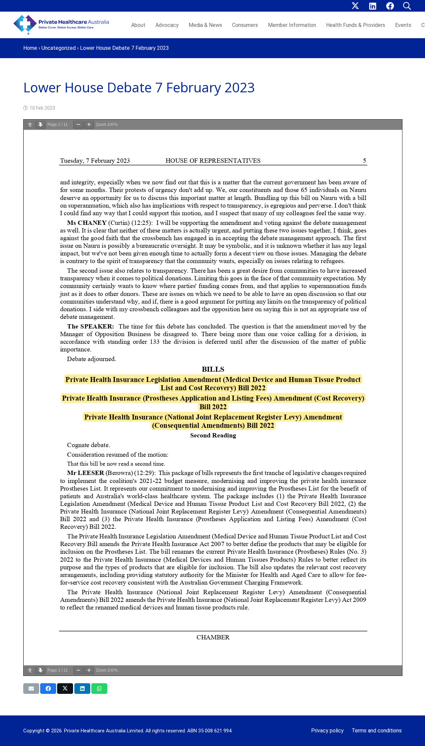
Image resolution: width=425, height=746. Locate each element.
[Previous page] (30, 125)
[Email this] (31, 688)
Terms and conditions (377, 730)
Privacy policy (327, 730)
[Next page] (40, 125)
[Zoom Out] (78, 125)
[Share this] (48, 688)
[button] (407, 6)
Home (30, 48)
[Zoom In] (89, 125)
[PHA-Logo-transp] (63, 25)
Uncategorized (59, 48)
